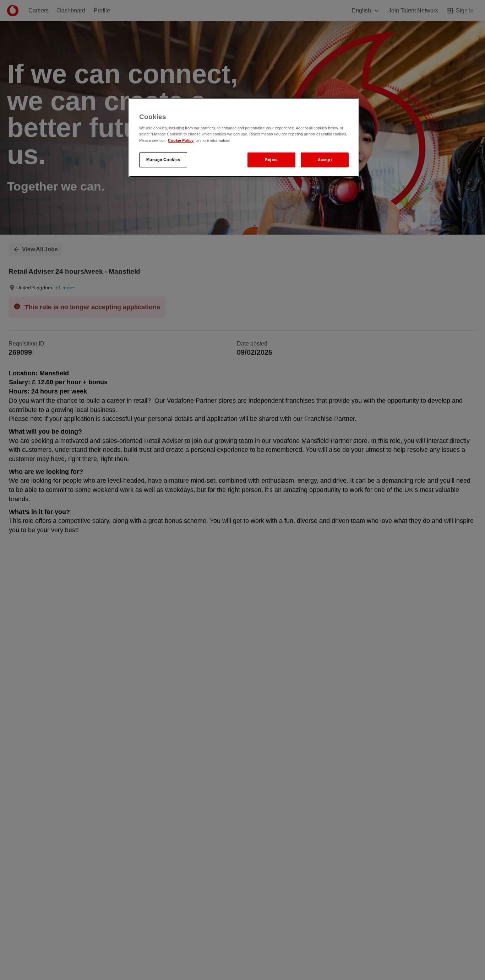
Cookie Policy (181, 140)
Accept (325, 159)
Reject (271, 159)
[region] (244, 137)
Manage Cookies (163, 159)
